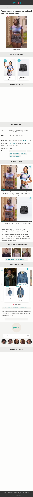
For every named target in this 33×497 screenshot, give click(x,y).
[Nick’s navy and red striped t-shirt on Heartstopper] (6, 252)
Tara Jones (16, 7)
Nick (10, 345)
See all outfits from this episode (15, 259)
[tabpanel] (16, 285)
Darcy (22, 345)
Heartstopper (9, 7)
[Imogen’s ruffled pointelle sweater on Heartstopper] (16, 252)
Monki (28, 151)
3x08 (23, 7)
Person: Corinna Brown (15, 156)
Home (2, 7)
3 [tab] (16, 304)
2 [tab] (15, 304)
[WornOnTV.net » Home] (16, 2)
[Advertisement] (16, 104)
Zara (11, 153)
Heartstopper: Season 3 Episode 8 (18, 151)
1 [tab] (13, 304)
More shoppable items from (15, 307)
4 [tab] (18, 304)
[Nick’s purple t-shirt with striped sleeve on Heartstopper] (26, 252)
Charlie (4, 345)
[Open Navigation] (2, 3)
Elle (16, 345)
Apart (24, 140)
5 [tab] (19, 304)
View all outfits (15, 319)
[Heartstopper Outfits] (16, 327)
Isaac (29, 345)
